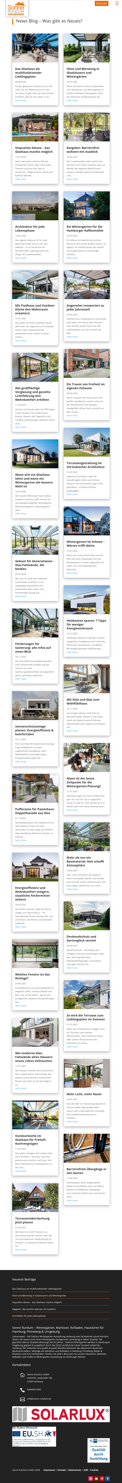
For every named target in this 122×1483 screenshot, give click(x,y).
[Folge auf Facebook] (107, 1478)
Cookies (94, 1470)
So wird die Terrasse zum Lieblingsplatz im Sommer (86, 1017)
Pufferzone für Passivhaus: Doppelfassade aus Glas (35, 811)
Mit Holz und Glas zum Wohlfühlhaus (83, 701)
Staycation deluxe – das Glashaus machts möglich (34, 150)
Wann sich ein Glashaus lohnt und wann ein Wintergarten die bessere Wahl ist (34, 480)
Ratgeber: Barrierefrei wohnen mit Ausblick (83, 150)
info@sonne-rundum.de (39, 1398)
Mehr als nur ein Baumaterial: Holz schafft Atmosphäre (85, 861)
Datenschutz (74, 1470)
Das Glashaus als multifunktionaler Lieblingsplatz (28, 73)
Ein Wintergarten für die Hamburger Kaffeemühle (85, 229)
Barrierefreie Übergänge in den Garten (86, 1171)
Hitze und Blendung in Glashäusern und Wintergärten (83, 73)
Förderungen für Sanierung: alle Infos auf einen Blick (33, 648)
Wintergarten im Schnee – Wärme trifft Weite (86, 544)
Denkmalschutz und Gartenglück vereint (81, 938)
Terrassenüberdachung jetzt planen (32, 1220)
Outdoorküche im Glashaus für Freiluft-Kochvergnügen (30, 1140)
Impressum (49, 1470)
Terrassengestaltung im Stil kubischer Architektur (86, 465)
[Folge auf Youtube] (96, 1478)
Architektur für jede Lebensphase (30, 229)
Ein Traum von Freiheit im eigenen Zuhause (86, 386)
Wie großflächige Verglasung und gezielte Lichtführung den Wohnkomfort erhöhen (32, 394)
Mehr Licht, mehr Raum (84, 1094)
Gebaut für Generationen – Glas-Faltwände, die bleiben (35, 565)
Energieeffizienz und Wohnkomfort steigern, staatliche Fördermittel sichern (32, 893)
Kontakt (101, 3)
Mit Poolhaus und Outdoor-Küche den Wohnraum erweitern (35, 309)
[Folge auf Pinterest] (102, 1478)
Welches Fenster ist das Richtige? (32, 976)
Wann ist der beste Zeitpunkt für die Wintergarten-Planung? (84, 782)
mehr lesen (20, 100)
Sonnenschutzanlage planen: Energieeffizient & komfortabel (34, 730)
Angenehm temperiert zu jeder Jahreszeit (85, 307)
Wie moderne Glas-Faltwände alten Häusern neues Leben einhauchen (34, 1057)
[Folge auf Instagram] (90, 1478)
